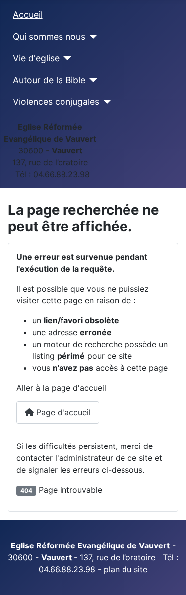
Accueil (28, 14)
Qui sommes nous (49, 36)
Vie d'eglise (36, 58)
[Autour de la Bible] (91, 80)
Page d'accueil (62, 412)
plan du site (125, 569)
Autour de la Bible (49, 80)
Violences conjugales (56, 102)
